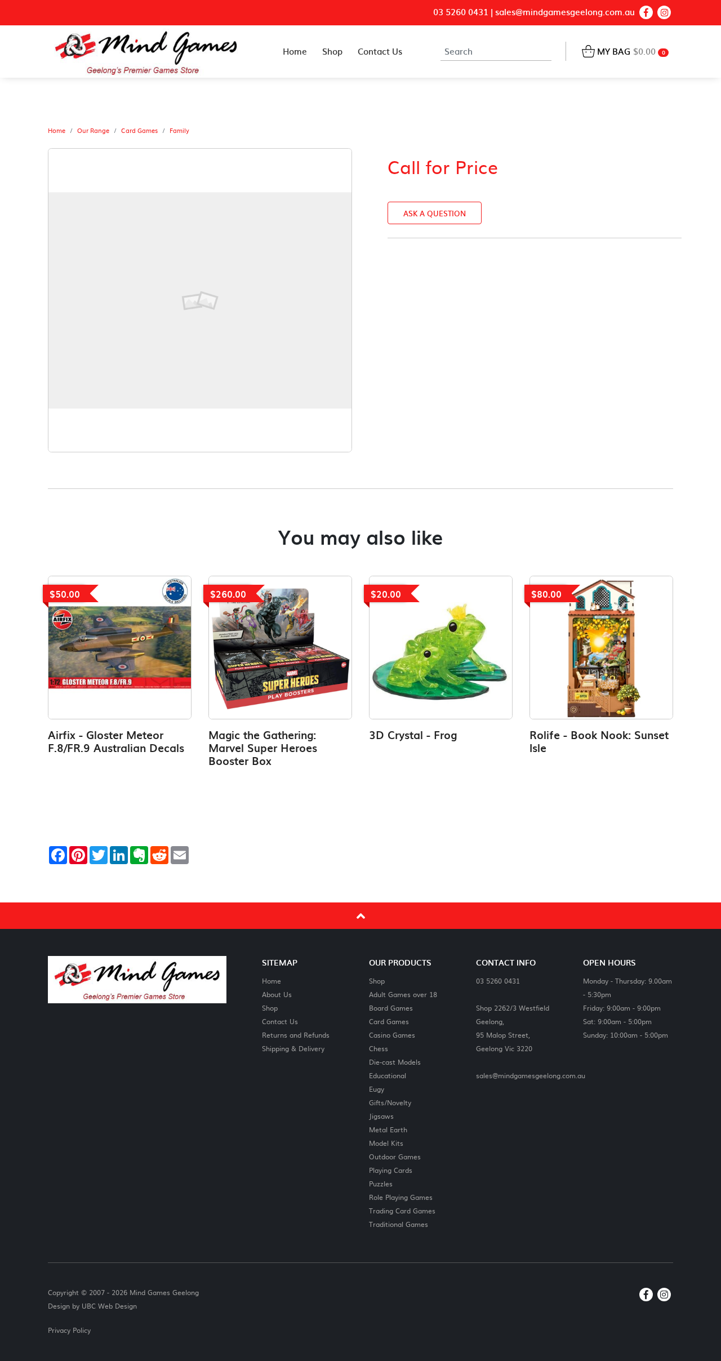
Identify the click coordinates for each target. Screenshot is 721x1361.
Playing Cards (390, 1169)
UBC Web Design (109, 1306)
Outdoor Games (395, 1156)
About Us (277, 994)
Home (56, 130)
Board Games (391, 1007)
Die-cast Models (395, 1061)
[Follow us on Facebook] (646, 12)
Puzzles (381, 1183)
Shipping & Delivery (293, 1048)
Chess (378, 1048)
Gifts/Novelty (390, 1102)
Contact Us (280, 1021)
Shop (270, 1007)
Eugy (376, 1088)
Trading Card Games (402, 1210)
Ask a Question (434, 213)
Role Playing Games (401, 1196)
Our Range (93, 130)
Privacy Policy (69, 1330)
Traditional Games (398, 1223)
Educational (387, 1075)
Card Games (139, 130)
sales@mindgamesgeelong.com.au (565, 12)
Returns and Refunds (296, 1034)
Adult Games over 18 (403, 994)
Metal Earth (388, 1129)
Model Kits (386, 1142)
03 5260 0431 (460, 12)
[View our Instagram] (664, 12)
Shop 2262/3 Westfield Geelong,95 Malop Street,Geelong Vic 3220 (512, 1027)
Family (179, 130)
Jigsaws (381, 1115)
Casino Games (392, 1034)
